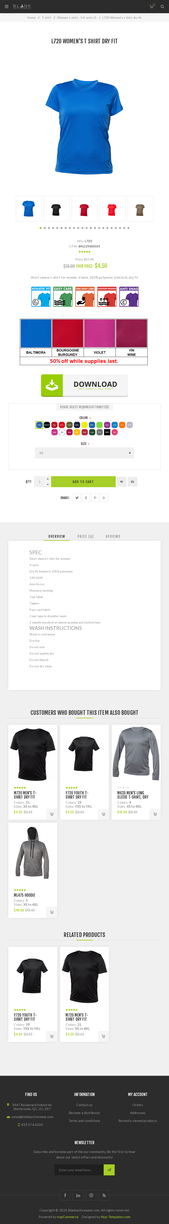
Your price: (85, 266)
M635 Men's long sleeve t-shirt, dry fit (132, 797)
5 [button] (57, 228)
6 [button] (61, 228)
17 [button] (107, 228)
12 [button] (87, 228)
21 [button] (124, 228)
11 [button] (82, 228)
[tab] (57, 536)
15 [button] (99, 228)
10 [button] (78, 228)
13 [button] (91, 228)
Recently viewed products (137, 1121)
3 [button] (49, 228)
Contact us (84, 1105)
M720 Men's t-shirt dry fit (25, 795)
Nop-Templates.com (115, 1217)
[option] (29, 208)
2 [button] (45, 228)
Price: (79, 259)
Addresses (138, 1113)
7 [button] (66, 228)
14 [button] (95, 228)
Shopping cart (154, 5)
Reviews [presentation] (113, 536)
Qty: (29, 481)
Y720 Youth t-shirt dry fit (77, 795)
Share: (65, 498)
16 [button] (103, 228)
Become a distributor (84, 1113)
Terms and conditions (84, 1121)
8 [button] (70, 228)
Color (83, 418)
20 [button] (120, 228)
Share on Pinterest (95, 498)
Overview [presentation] (56, 536)
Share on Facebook (86, 498)
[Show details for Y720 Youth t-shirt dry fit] (84, 755)
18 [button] (112, 228)
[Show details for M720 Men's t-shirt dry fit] (32, 755)
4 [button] (53, 228)
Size (84, 444)
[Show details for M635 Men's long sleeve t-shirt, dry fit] (136, 755)
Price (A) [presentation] (85, 536)
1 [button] (41, 228)
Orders (137, 1105)
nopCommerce (67, 1217)
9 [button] (74, 228)
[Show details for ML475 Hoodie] (32, 853)
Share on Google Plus (104, 498)
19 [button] (116, 228)
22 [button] (128, 228)
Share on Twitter (77, 498)
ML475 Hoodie (24, 895)
